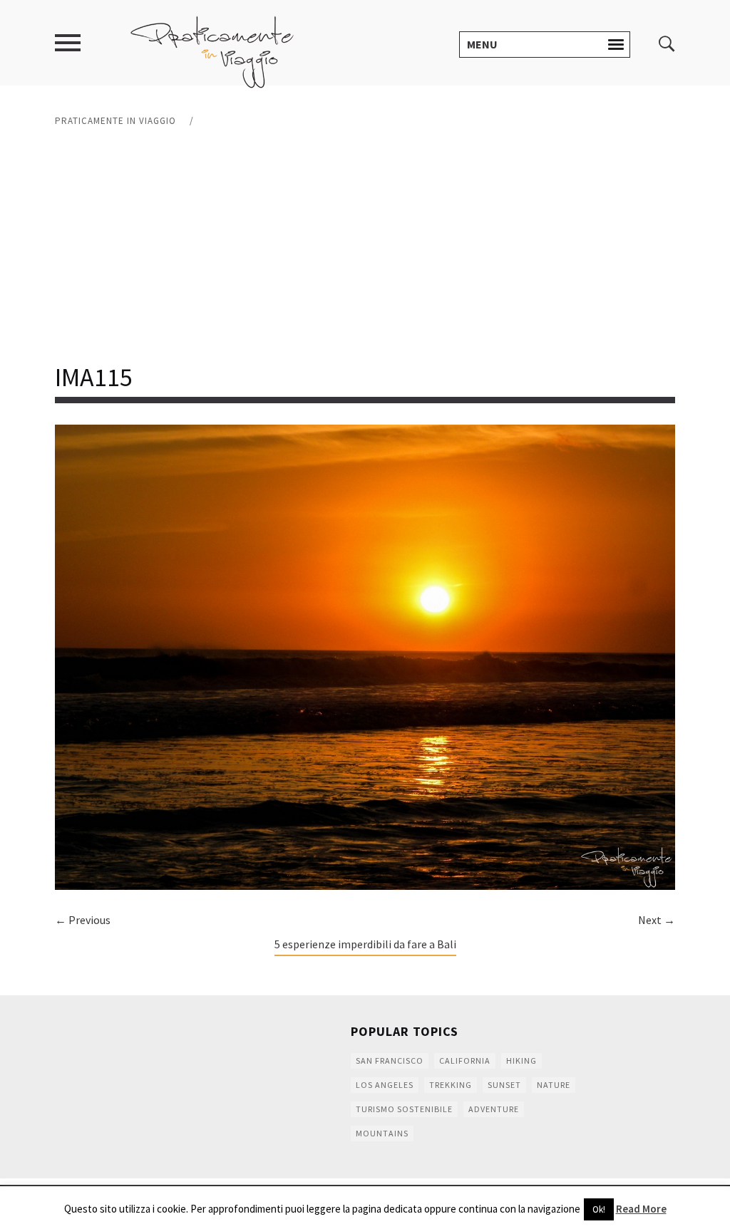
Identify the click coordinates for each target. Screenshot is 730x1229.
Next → (656, 920)
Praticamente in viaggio (115, 121)
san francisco (389, 1060)
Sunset (504, 1084)
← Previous (82, 920)
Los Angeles (384, 1084)
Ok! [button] (598, 1209)
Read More (641, 1208)
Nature (553, 1084)
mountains (382, 1133)
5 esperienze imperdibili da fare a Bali (365, 944)
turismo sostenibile (404, 1109)
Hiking (521, 1060)
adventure (493, 1109)
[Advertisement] (365, 246)
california (464, 1060)
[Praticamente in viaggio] (212, 50)
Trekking (450, 1084)
